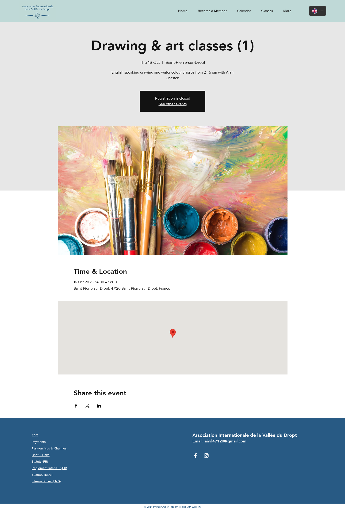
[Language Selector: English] (317, 11)
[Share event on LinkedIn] (99, 406)
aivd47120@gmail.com (225, 441)
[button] (285, 11)
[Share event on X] (87, 406)
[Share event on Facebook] (76, 406)
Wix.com (196, 506)
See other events (173, 104)
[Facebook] (195, 456)
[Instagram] (206, 456)
